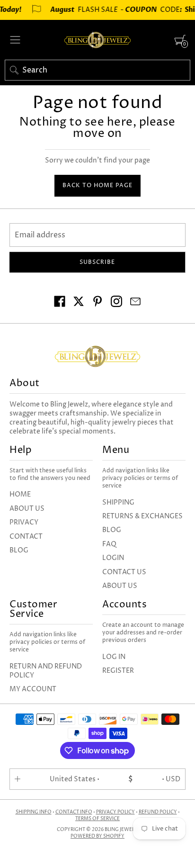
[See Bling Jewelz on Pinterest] (97, 303)
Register (118, 670)
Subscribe (97, 262)
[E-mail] (135, 303)
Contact (26, 536)
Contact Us (124, 572)
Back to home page (97, 185)
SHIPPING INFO (34, 812)
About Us (26, 508)
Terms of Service (97, 818)
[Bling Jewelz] (97, 40)
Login (113, 557)
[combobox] (97, 70)
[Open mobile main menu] (15, 39)
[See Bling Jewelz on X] (78, 303)
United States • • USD (115, 779)
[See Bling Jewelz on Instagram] (116, 303)
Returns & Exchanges (142, 516)
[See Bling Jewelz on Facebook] (59, 303)
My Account (32, 689)
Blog (18, 550)
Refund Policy (158, 812)
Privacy (23, 522)
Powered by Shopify (97, 836)
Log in (113, 656)
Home (20, 494)
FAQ (109, 544)
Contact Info (73, 812)
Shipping (118, 502)
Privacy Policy (115, 812)
